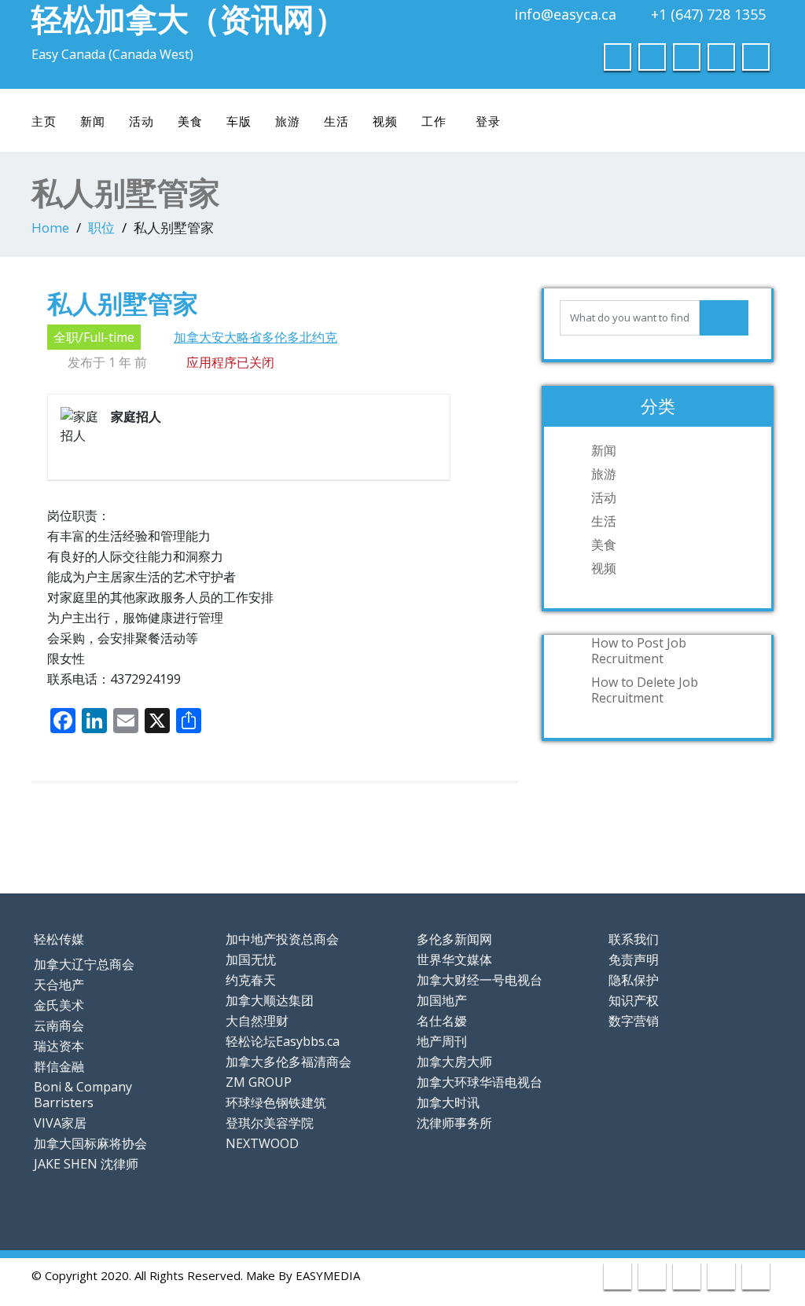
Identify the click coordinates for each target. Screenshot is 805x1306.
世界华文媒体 (454, 959)
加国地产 (442, 1000)
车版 (239, 121)
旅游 (287, 121)
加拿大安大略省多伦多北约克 (255, 337)
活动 (141, 121)
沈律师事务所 (454, 1123)
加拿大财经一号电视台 (479, 980)
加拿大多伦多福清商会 (288, 1061)
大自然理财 (257, 1020)
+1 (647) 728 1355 (708, 14)
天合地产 (59, 984)
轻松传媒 (59, 939)
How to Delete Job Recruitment (644, 690)
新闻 (92, 121)
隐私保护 (633, 980)
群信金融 (59, 1066)
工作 (434, 121)
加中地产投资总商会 (282, 939)
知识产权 (633, 1000)
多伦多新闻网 (454, 939)
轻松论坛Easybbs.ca (283, 1041)
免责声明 (633, 959)
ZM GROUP (259, 1082)
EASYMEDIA (328, 1275)
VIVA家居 (60, 1123)
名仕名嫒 (442, 1020)
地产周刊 (442, 1041)
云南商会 (59, 1025)
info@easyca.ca (565, 14)
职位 (101, 227)
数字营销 (633, 1020)
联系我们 (633, 939)
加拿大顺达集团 (270, 1000)
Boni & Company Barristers (83, 1094)
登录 (488, 121)
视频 (385, 121)
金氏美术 (59, 1005)
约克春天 (251, 980)
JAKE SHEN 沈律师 (86, 1163)
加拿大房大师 (454, 1061)
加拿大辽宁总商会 (84, 964)
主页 (44, 121)
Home (50, 227)
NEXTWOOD (262, 1143)
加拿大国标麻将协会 (90, 1143)
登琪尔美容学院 (270, 1123)
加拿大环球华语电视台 (479, 1082)
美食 (190, 121)
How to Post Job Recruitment (638, 650)
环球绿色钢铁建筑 (276, 1102)
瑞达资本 (59, 1046)
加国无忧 (251, 959)
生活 (336, 121)
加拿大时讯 (448, 1102)
